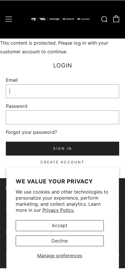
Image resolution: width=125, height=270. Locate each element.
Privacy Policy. (58, 210)
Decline (59, 241)
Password (16, 106)
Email (12, 80)
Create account (62, 162)
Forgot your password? (31, 132)
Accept (59, 225)
